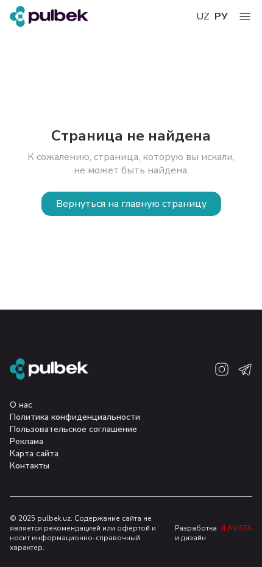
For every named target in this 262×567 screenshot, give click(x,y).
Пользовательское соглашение (73, 429)
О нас (21, 405)
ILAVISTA (237, 528)
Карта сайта (34, 453)
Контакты (29, 465)
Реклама (26, 441)
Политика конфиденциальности (75, 417)
